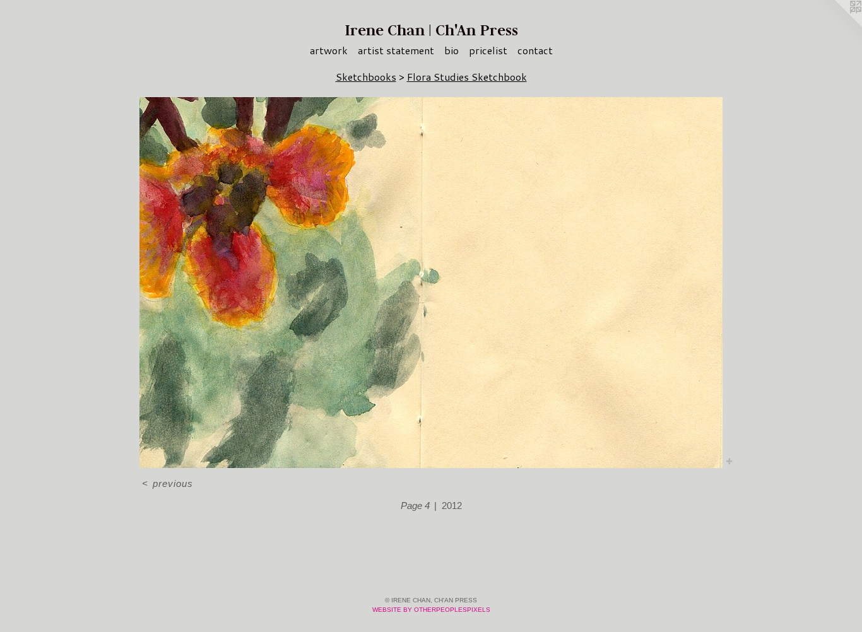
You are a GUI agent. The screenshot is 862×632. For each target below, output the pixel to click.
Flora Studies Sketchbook (467, 76)
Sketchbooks (366, 76)
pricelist (488, 50)
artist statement (396, 50)
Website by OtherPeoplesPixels (431, 609)
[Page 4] (431, 282)
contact (535, 50)
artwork (329, 50)
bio (451, 50)
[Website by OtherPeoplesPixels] (837, 25)
